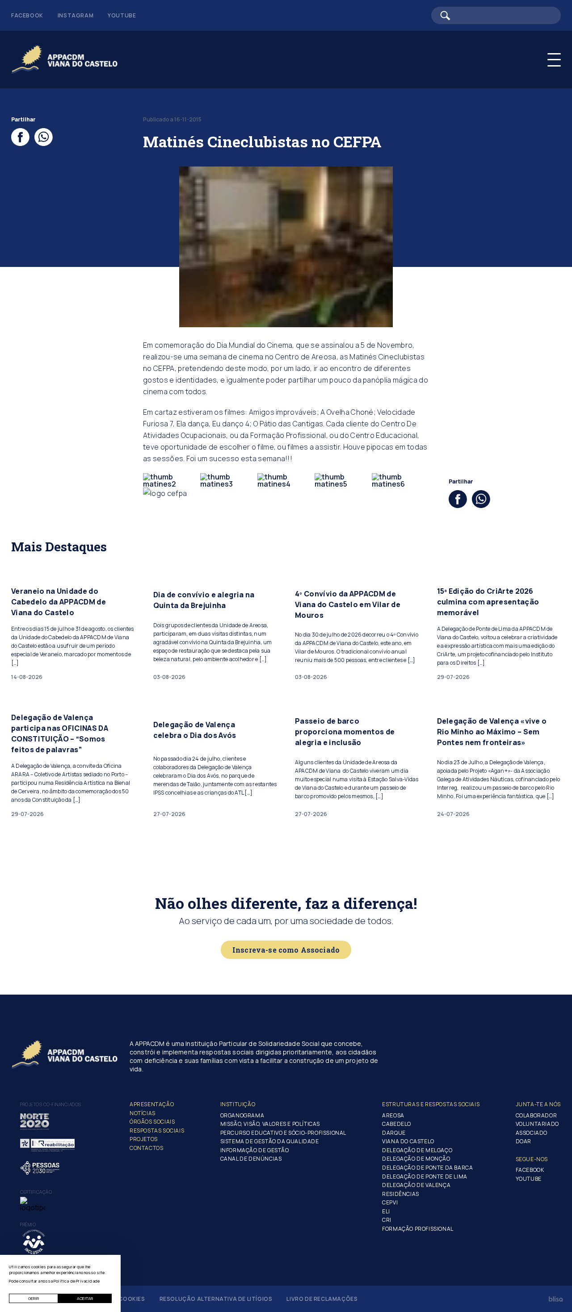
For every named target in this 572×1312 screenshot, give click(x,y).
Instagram (75, 15)
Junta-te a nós (538, 1104)
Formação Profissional (418, 1229)
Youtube (122, 15)
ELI (386, 1211)
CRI (386, 1220)
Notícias (143, 1113)
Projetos (144, 1139)
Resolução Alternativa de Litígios (216, 1299)
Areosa (393, 1115)
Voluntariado (537, 1124)
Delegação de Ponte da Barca (427, 1167)
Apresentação (152, 1104)
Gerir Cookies (122, 1299)
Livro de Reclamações (322, 1299)
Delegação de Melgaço (417, 1150)
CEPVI (390, 1202)
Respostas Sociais (157, 1130)
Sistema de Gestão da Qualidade (269, 1141)
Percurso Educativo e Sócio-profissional (283, 1133)
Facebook (27, 15)
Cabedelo (396, 1124)
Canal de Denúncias (251, 1158)
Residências (400, 1194)
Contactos (146, 1148)
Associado (531, 1133)
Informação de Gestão (254, 1150)
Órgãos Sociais (152, 1121)
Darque (394, 1133)
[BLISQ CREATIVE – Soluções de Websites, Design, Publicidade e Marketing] (556, 1299)
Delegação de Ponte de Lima (424, 1176)
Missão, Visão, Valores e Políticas (270, 1124)
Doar (523, 1141)
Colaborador (536, 1115)
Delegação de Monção (416, 1158)
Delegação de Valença (416, 1185)
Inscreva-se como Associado (286, 949)
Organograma (242, 1115)
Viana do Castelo (408, 1141)
